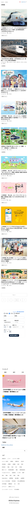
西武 (22, 464)
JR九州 (22, 62)
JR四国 (3, 63)
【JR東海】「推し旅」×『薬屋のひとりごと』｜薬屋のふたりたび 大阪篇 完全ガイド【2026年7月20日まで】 (13, 90)
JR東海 (10, 33)
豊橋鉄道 (10, 483)
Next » (14, 295)
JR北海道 (4, 464)
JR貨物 (14, 464)
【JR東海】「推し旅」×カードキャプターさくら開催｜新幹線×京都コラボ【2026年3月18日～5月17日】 (13, 196)
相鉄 (17, 469)
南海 (14, 475)
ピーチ (9, 458)
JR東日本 (11, 62)
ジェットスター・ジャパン (7, 489)
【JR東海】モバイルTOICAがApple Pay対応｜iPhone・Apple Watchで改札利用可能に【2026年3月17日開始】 (14, 228)
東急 (8, 467)
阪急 (7, 475)
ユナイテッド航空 (16, 458)
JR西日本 (18, 62)
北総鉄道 (13, 472)
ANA (19, 483)
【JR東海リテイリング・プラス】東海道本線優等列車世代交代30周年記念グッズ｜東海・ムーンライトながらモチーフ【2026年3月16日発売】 (14, 282)
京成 (12, 467)
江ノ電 (19, 472)
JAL (15, 483)
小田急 (20, 467)
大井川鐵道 (4, 483)
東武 (18, 464)
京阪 (18, 475)
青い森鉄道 (17, 489)
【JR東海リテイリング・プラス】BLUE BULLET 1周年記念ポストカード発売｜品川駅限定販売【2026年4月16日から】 (14, 29)
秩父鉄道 (13, 481)
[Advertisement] (14, 353)
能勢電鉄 (11, 478)
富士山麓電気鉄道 (21, 481)
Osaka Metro (4, 478)
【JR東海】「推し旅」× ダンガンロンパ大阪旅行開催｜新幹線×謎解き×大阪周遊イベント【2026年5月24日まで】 (14, 117)
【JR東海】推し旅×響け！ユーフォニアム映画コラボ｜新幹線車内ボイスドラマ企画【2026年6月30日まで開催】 (14, 259)
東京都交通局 (11, 469)
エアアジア (4, 486)
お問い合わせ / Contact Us (14, 497)
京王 (16, 467)
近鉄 (10, 475)
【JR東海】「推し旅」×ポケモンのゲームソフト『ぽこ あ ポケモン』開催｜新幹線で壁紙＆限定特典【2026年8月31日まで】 (14, 172)
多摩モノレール (11, 486)
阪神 (23, 472)
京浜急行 (3, 467)
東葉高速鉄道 (22, 469)
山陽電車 (22, 478)
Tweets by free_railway (7, 445)
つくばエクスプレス (6, 472)
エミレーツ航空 (5, 461)
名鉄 (3, 475)
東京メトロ (4, 469)
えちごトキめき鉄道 (6, 481)
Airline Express (14, 500)
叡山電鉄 (17, 478)
